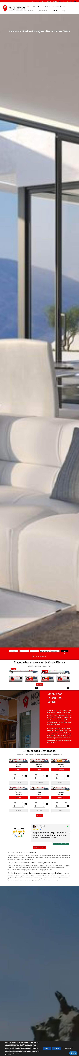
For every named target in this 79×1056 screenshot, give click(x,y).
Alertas (55, 1)
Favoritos (49, 1)
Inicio (27, 6)
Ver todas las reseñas (39, 847)
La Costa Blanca (58, 6)
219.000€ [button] (60, 798)
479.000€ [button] (46, 679)
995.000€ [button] (39, 798)
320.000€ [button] (13, 669)
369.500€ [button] (18, 798)
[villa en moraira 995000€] (39, 788)
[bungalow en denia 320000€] (23, 671)
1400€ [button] (60, 679)
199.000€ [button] (39, 770)
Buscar (64, 651)
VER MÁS (39, 684)
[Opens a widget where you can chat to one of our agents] (73, 1053)
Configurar (8, 1054)
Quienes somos (43, 11)
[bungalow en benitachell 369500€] (18, 788)
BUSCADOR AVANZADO (39, 656)
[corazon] (12, 672)
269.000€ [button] (30, 679)
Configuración (67, 1048)
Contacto (55, 11)
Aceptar (47, 1048)
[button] (70, 833)
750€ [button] (12, 679)
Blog (63, 11)
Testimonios (29, 11)
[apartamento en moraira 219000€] (60, 788)
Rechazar (56, 1048)
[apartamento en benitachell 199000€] (55, 672)
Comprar (36, 6)
